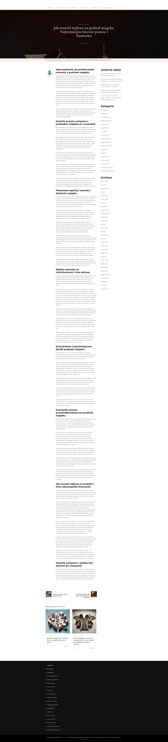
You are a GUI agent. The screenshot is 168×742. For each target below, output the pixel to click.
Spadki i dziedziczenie (106, 146)
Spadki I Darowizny (108, 7)
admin (49, 76)
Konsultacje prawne (106, 117)
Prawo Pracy (83, 7)
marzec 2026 (104, 199)
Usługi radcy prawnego (107, 167)
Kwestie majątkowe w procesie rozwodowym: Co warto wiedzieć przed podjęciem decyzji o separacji (84, 641)
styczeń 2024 (104, 263)
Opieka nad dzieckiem (106, 120)
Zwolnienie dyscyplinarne (107, 171)
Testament (104, 153)
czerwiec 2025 (104, 228)
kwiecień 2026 (104, 195)
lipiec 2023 (103, 285)
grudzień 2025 (104, 210)
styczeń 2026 (104, 206)
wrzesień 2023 (104, 278)
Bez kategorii (50, 7)
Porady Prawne (61, 7)
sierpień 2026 (104, 181)
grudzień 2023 (105, 267)
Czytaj (65, 646)
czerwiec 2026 (104, 188)
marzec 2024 (104, 260)
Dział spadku (104, 113)
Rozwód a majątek (84, 24)
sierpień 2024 (104, 253)
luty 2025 (103, 238)
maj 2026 (103, 192)
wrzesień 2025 (104, 217)
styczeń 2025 (104, 242)
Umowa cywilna (105, 156)
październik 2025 (105, 213)
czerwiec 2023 (104, 289)
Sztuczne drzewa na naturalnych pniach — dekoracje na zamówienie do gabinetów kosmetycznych (111, 97)
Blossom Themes (106, 737)
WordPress (84, 739)
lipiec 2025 (103, 224)
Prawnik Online (72, 7)
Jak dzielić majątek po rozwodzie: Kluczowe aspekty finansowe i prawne (57, 640)
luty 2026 (103, 203)
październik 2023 (105, 274)
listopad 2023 (104, 271)
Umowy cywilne (105, 163)
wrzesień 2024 (104, 249)
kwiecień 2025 (104, 235)
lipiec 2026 (103, 185)
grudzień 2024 (105, 246)
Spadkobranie (104, 149)
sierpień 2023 (104, 281)
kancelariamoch (84, 3)
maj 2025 (103, 231)
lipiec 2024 (103, 256)
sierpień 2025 (104, 220)
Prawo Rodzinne (95, 7)
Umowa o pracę (105, 160)
